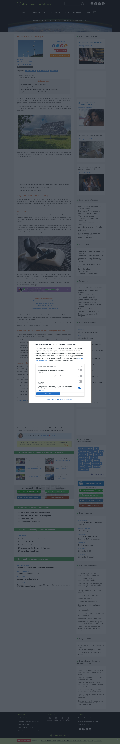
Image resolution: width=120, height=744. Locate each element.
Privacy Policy (69, 399)
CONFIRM (48, 393)
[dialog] (60, 372)
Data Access (60, 399)
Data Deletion (50, 399)
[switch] (80, 370)
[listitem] (60, 367)
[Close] (88, 344)
